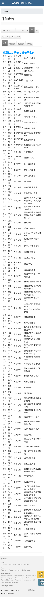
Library (35, 580)
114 (8, 30)
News (3, 562)
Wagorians (12, 564)
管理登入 (32, 590)
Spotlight (4, 564)
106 (8, 37)
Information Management (9, 582)
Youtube (16, 590)
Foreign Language (7, 578)
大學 (4, 43)
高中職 (29, 44)
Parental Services (7, 580)
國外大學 (21, 44)
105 (13, 37)
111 (22, 30)
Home (5, 11)
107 (3, 37)
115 (3, 30)
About (3, 568)
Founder (4, 570)
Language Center (7, 585)
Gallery (26, 564)
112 (18, 30)
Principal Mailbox (8, 593)
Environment (26, 570)
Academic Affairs (6, 576)
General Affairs (31, 576)
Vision (11, 570)
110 (27, 30)
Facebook (6, 590)
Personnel (18, 580)
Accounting (27, 580)
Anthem (17, 570)
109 (32, 30)
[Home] (22, 3)
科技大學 (11, 44)
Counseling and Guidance (23, 578)
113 (13, 30)
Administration (6, 573)
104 (18, 37)
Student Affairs (19, 576)
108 (36, 30)
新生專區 (4, 559)
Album (20, 564)
